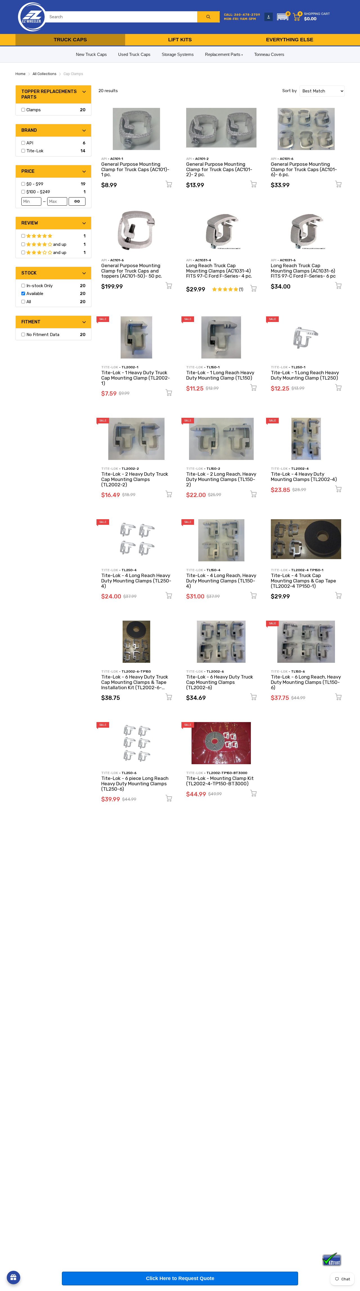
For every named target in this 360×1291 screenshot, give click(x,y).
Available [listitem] (34, 293)
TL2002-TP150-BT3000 (226, 773)
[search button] (208, 16)
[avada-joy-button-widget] (13, 1277)
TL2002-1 (130, 367)
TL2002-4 (300, 469)
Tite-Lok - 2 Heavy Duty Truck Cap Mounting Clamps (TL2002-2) (134, 479)
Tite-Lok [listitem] (34, 150)
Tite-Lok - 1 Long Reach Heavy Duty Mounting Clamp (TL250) (305, 375)
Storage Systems (178, 54)
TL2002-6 (215, 671)
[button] (282, 16)
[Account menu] (268, 17)
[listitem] (52, 184)
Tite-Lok (109, 367)
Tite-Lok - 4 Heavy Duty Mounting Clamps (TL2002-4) (304, 476)
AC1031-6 (288, 260)
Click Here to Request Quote (180, 1278)
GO (77, 201)
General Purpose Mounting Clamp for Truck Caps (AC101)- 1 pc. (135, 169)
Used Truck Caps (134, 54)
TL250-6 (129, 773)
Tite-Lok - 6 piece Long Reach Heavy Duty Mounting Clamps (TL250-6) (134, 783)
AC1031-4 (203, 260)
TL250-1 (298, 367)
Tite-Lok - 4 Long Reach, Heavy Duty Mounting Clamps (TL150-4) (221, 581)
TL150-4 (213, 570)
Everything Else (289, 39)
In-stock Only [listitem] (39, 285)
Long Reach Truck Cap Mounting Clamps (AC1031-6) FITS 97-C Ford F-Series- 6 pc (303, 271)
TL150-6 (298, 671)
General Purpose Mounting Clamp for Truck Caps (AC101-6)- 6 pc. (304, 169)
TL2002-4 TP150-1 (307, 570)
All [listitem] (28, 301)
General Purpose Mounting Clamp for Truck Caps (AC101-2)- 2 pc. (219, 169)
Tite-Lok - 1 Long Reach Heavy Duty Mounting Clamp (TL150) (220, 375)
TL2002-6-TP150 (136, 671)
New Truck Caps (91, 54)
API (104, 159)
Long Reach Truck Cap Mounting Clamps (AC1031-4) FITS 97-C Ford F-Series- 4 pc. (219, 271)
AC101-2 (202, 159)
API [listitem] (29, 143)
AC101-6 (286, 159)
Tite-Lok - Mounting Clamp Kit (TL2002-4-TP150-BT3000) (220, 780)
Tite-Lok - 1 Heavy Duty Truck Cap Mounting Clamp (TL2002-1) (135, 378)
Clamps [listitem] (33, 109)
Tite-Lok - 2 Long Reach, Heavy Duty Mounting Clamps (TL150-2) (221, 479)
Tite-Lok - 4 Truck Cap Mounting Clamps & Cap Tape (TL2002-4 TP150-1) (303, 581)
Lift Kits (180, 39)
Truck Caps (70, 39)
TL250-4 (129, 570)
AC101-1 (116, 159)
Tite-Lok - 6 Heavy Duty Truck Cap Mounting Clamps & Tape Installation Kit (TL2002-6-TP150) (134, 684)
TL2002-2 (130, 469)
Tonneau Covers (269, 54)
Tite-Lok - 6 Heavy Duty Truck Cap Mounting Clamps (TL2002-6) (219, 682)
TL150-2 (213, 469)
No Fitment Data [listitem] (42, 334)
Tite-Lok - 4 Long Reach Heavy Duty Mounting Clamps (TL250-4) (136, 581)
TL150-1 (212, 367)
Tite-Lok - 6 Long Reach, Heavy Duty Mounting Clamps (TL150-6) (306, 682)
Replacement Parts (222, 54)
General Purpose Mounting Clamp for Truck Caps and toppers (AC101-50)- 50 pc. (131, 271)
